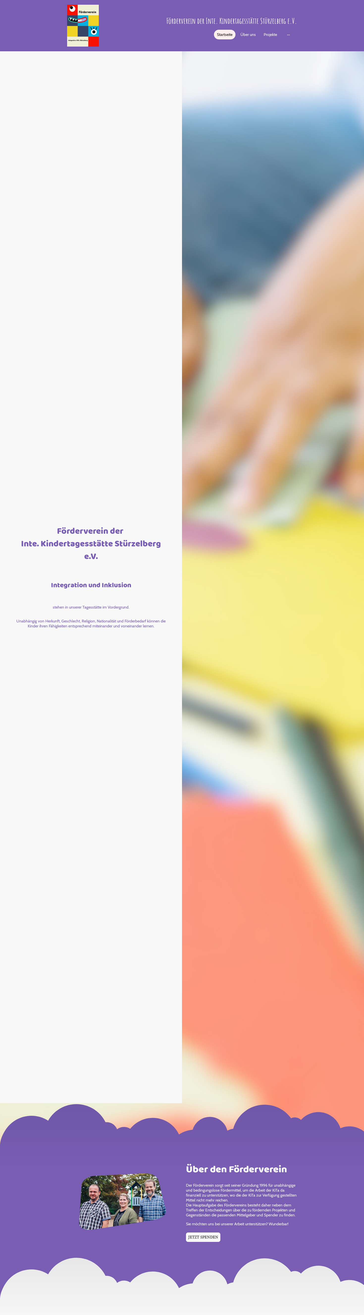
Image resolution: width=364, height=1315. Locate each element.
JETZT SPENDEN (203, 1237)
